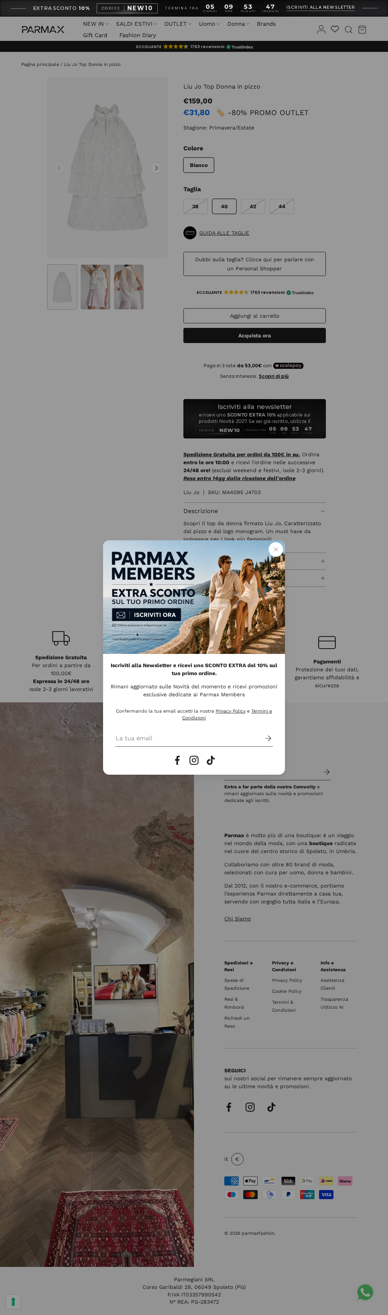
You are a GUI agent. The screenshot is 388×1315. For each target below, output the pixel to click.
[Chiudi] (276, 549)
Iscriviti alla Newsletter (320, 8)
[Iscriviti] (263, 738)
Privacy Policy (231, 711)
